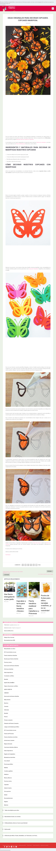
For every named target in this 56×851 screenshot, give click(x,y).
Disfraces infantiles (8, 669)
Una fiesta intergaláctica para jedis (9, 596)
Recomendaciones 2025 (9, 640)
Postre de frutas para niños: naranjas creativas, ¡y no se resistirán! (46, 603)
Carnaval (6, 706)
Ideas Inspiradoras (8, 672)
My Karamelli (7, 829)
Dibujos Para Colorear (9, 637)
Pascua (6, 716)
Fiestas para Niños (6, 845)
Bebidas (6, 767)
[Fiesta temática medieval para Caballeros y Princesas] (34, 590)
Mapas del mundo (8, 743)
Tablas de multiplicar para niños (12, 810)
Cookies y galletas (8, 771)
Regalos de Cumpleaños (9, 754)
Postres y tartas (8, 662)
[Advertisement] (28, 106)
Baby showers (7, 699)
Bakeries (6, 805)
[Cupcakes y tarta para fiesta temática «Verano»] (21, 590)
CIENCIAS (6, 692)
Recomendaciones (8, 798)
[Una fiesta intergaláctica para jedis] (9, 587)
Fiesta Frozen (29, 845)
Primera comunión (8, 720)
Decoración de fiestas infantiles (11, 665)
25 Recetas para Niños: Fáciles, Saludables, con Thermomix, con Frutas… (21, 835)
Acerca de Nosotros (8, 630)
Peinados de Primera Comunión (11, 723)
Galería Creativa (8, 788)
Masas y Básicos (8, 777)
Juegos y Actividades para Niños (11, 726)
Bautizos (6, 703)
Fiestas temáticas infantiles (10, 655)
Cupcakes (6, 784)
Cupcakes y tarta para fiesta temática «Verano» (21, 606)
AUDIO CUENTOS (8, 689)
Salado (5, 794)
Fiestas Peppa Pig (36, 845)
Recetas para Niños (22, 845)
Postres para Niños (8, 764)
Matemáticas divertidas (9, 757)
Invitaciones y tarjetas (9, 740)
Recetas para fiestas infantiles (11, 658)
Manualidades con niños (9, 648)
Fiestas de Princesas (9, 733)
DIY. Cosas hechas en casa (10, 652)
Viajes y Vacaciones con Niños (11, 686)
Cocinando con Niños (9, 675)
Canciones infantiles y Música (11, 747)
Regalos (6, 801)
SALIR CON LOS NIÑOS (9, 682)
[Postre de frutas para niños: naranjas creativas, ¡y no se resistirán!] (46, 587)
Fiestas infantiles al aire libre (10, 737)
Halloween (6, 709)
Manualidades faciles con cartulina (12, 816)
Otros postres (7, 791)
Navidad (6, 679)
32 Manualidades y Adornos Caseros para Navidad (16, 823)
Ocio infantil (7, 760)
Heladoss (6, 774)
